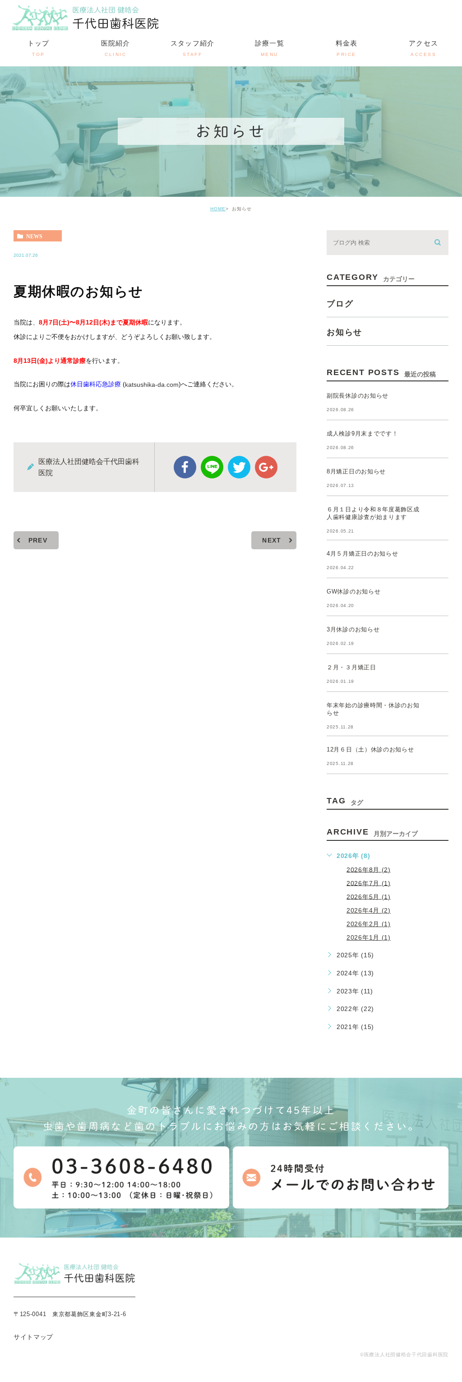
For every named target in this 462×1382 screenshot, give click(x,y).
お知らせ (344, 332)
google (266, 467)
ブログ (340, 303)
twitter (239, 467)
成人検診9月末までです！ (362, 433)
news (34, 236)
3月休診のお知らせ (353, 629)
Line (212, 467)
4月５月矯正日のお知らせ (362, 553)
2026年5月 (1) (368, 896)
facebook (185, 467)
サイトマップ (33, 1336)
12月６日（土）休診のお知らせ (370, 749)
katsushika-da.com (152, 384)
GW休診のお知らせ (353, 591)
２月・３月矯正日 (351, 667)
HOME (218, 208)
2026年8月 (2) (368, 869)
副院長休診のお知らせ (357, 395)
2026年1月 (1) (368, 937)
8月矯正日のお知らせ (356, 471)
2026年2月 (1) (368, 924)
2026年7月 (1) (368, 882)
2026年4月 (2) (368, 910)
